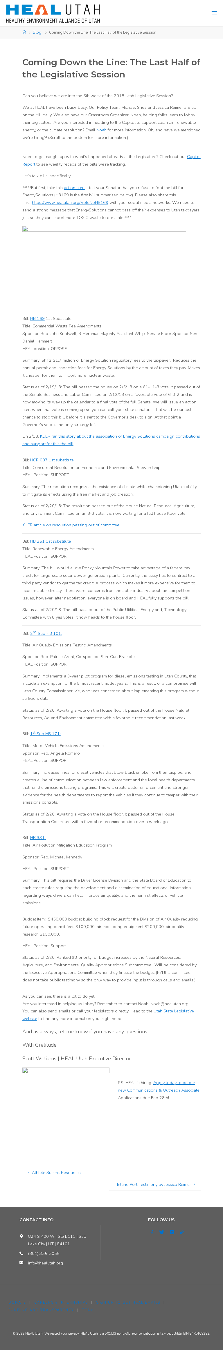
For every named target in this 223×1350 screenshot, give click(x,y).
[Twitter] (161, 1232)
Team (88, 1310)
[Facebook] (152, 1232)
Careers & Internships (61, 1302)
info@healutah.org (45, 1263)
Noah (101, 130)
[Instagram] (172, 1232)
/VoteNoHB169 (93, 202)
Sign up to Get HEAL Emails (128, 1302)
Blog (37, 32)
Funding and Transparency (41, 1310)
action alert (74, 188)
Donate (17, 1302)
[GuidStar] (181, 1232)
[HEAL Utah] (53, 13)
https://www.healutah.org (55, 202)
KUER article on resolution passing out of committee (70, 525)
